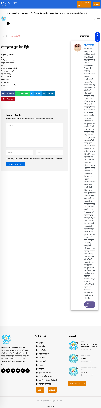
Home (2, 36)
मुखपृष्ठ (8, 13)
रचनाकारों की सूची (53, 13)
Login (40, 390)
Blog (7, 36)
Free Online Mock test (77, 383)
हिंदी (82, 369)
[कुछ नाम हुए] (73, 371)
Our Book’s (35, 13)
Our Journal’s (23, 13)
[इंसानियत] (73, 358)
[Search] (95, 19)
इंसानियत (83, 358)
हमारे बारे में (14, 13)
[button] (8, 93)
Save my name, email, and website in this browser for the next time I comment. (35, 159)
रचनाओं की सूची (64, 13)
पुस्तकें (82, 342)
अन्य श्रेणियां (84, 368)
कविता (82, 355)
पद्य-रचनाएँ (87, 355)
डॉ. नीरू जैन (89, 45)
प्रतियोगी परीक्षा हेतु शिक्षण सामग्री (78, 13)
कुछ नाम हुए (84, 372)
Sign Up (52, 390)
